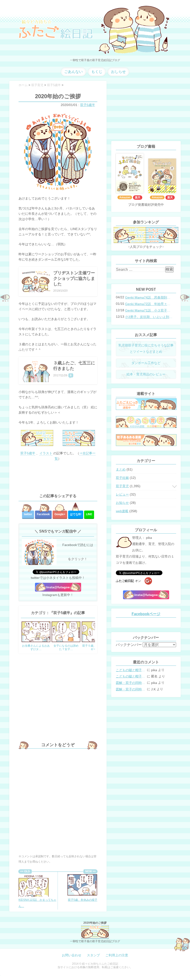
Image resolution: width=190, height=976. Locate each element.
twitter (28, 514)
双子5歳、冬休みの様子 (82, 899)
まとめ (121, 469)
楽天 (137, 197)
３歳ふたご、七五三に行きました (74, 366)
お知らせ (122, 503)
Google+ (59, 514)
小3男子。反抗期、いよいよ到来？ (149, 317)
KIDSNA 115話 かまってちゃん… (37, 903)
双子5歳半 (87, 105)
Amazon (124, 197)
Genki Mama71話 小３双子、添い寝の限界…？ (149, 310)
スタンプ (93, 955)
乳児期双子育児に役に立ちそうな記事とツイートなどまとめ (146, 348)
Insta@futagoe (58, 587)
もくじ (96, 72)
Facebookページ (146, 614)
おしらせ (118, 72)
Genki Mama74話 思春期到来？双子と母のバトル (149, 297)
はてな (75, 514)
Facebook (43, 514)
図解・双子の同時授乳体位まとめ (131, 683)
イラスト (45, 453)
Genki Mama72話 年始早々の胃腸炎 (149, 304)
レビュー (122, 494)
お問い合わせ (71, 955)
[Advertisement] (58, 477)
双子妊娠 (122, 478)
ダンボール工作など (146, 363)
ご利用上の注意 (116, 955)
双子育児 (122, 486)
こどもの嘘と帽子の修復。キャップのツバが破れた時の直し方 (131, 670)
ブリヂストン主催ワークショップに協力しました (74, 278)
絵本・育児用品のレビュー (146, 374)
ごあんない (73, 72)
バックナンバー (129, 645)
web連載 (122, 511)
